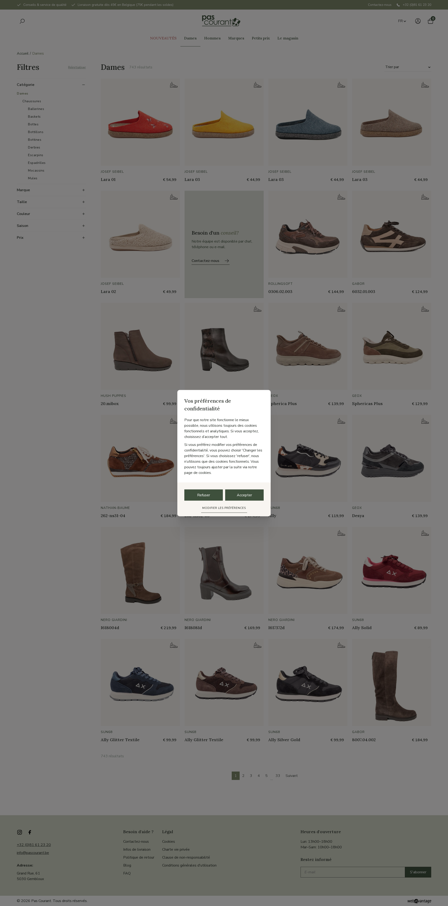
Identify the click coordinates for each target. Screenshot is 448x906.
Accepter (244, 494)
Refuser (203, 494)
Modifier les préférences (224, 508)
